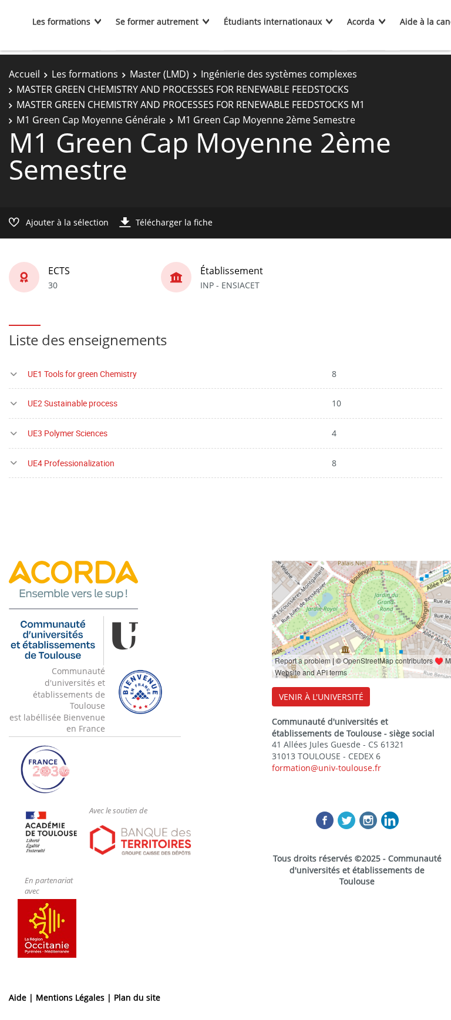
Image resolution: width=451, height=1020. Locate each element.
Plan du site (137, 997)
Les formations (61, 21)
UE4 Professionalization (71, 463)
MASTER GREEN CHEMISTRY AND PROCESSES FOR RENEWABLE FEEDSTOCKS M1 (190, 104)
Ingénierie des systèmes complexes (279, 74)
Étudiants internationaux (273, 21)
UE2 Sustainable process (72, 403)
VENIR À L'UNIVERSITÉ (321, 696)
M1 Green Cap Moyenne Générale (91, 119)
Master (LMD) (159, 74)
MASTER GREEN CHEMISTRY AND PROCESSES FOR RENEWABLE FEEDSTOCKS (182, 89)
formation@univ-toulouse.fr (326, 767)
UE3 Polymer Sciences (67, 433)
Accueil (24, 74)
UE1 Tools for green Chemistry (82, 373)
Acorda (361, 21)
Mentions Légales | (75, 997)
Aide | (22, 997)
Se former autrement (157, 21)
